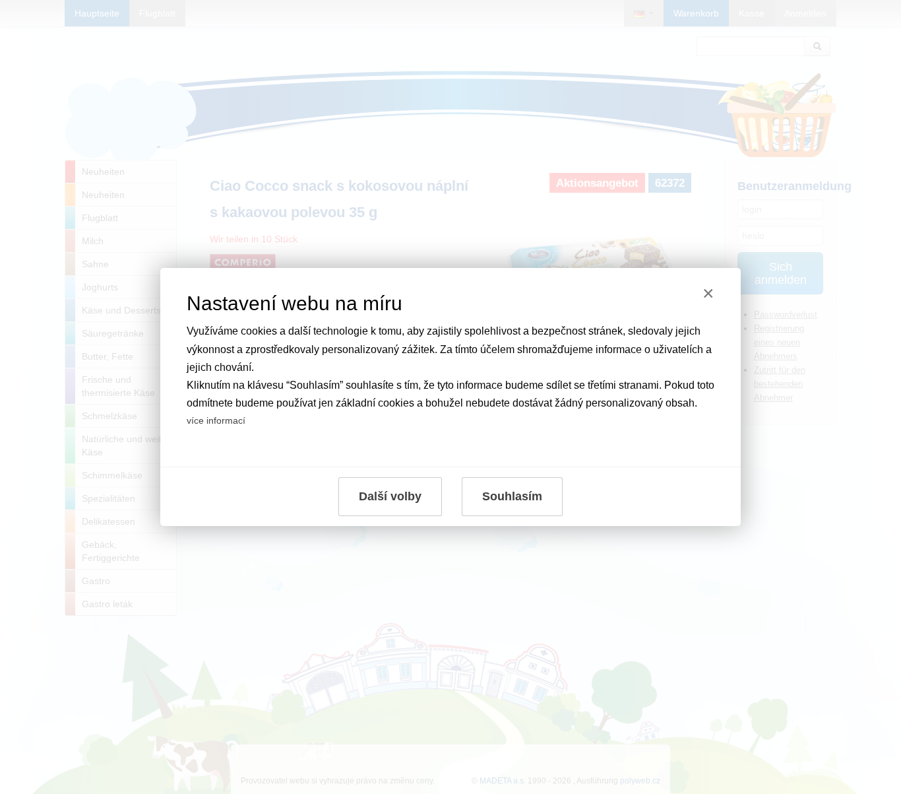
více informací (216, 420)
